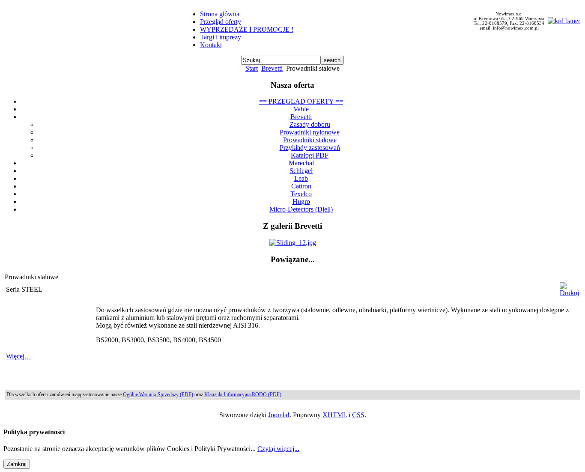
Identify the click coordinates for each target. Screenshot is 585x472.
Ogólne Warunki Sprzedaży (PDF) (158, 394)
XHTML (334, 414)
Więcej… (18, 356)
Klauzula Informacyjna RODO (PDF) (242, 394)
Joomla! (279, 414)
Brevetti (272, 68)
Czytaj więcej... (278, 448)
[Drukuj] (569, 292)
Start (251, 68)
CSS (358, 414)
